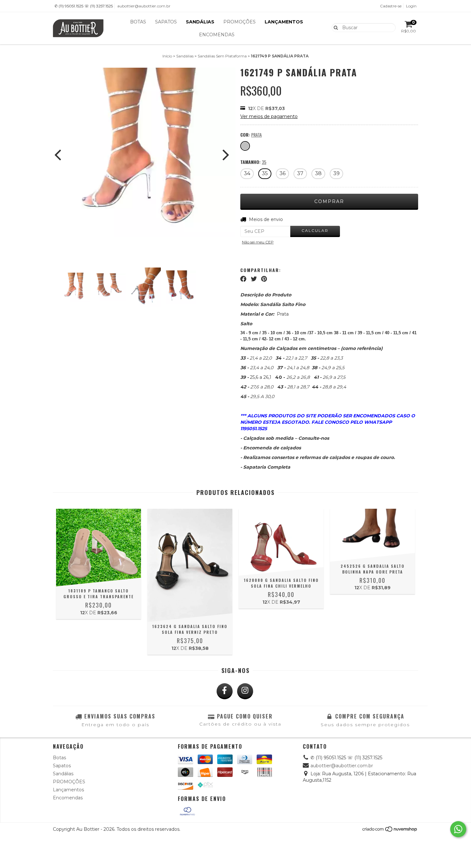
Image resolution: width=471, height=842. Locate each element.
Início (167, 56)
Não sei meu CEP (258, 242)
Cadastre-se (390, 6)
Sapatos (166, 22)
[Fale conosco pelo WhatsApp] (458, 829)
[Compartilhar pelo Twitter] (254, 279)
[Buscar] (334, 27)
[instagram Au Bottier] (245, 691)
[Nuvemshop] (390, 831)
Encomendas (217, 35)
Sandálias (200, 22)
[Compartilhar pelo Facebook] (243, 279)
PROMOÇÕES (239, 22)
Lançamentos (284, 22)
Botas (138, 22)
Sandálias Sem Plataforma (222, 56)
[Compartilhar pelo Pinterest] (264, 279)
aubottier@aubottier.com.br (143, 6)
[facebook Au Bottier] (225, 691)
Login (411, 6)
